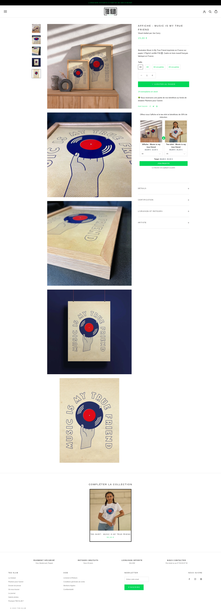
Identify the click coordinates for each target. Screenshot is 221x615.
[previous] (8, 512)
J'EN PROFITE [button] (164, 163)
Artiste (142, 222)
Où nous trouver (13, 589)
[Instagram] (195, 579)
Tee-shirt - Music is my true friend (110, 534)
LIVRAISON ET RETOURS (150, 211)
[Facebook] (150, 106)
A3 (147, 67)
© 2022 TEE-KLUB (18, 608)
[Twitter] (153, 106)
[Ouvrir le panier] (216, 11)
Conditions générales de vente (74, 582)
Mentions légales (69, 586)
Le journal (11, 593)
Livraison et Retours (70, 578)
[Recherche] (210, 11)
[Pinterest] (157, 106)
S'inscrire (134, 587)
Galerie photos (13, 597)
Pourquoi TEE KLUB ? (16, 601)
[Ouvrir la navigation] (5, 11)
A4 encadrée (158, 67)
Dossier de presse (14, 586)
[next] (213, 512)
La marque (12, 578)
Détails (142, 188)
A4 (140, 67)
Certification (145, 200)
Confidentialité (68, 589)
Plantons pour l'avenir (15, 582)
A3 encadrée (174, 67)
